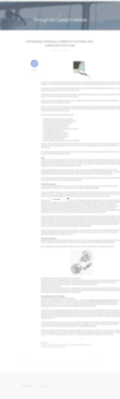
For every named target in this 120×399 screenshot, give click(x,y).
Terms (69, 201)
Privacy (67, 201)
